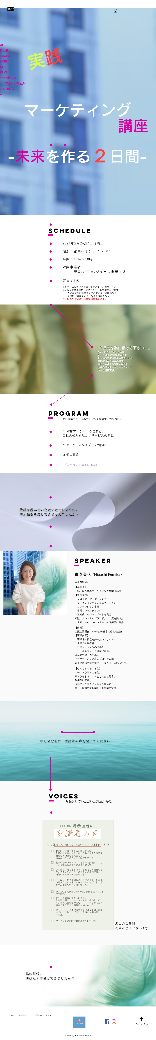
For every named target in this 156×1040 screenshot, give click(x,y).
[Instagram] (114, 1021)
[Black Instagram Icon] (115, 10)
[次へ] (109, 875)
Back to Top (142, 1024)
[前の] (46, 875)
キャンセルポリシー (19, 1015)
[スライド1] (74, 925)
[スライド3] (81, 925)
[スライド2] (78, 925)
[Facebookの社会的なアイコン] (107, 1021)
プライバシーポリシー (44, 1015)
